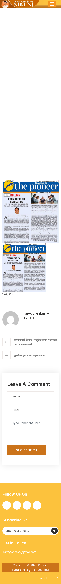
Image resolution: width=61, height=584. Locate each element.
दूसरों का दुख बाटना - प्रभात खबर (30, 355)
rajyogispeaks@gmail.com (19, 552)
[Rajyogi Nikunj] (20, 4)
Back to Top (46, 578)
